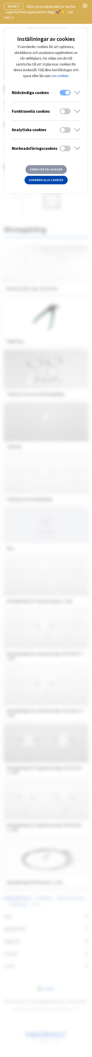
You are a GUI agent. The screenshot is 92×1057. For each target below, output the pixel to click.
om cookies (60, 76)
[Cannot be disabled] (65, 92)
